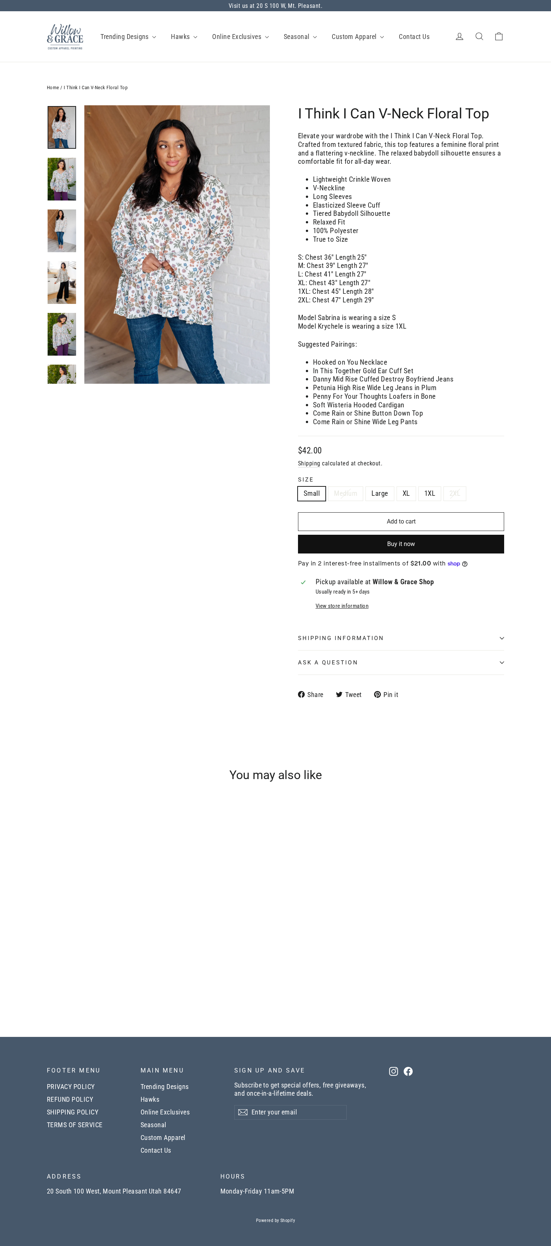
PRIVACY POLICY (71, 1086)
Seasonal (297, 36)
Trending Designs (125, 36)
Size (306, 479)
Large (379, 493)
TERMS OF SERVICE (75, 1125)
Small (312, 493)
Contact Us (414, 36)
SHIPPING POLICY (72, 1112)
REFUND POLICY (70, 1099)
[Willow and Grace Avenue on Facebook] (408, 1071)
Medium (345, 493)
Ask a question (328, 662)
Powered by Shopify (275, 1220)
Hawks (181, 36)
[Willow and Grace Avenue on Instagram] (393, 1071)
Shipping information (341, 638)
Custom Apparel (355, 36)
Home (53, 87)
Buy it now (401, 543)
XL (406, 493)
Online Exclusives (237, 36)
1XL (429, 493)
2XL (454, 493)
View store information (342, 606)
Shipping (309, 463)
